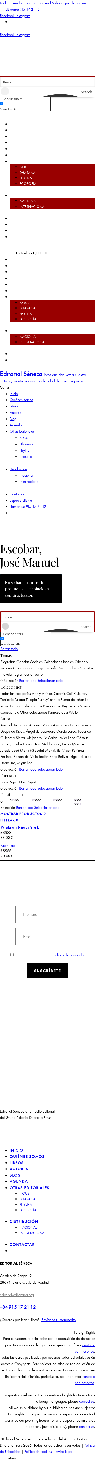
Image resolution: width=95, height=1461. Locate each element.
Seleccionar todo (50, 680)
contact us (86, 1401)
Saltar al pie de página (69, 3)
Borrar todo (9, 648)
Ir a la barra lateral (37, 3)
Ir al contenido (11, 3)
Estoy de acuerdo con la (51, 955)
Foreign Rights (84, 1332)
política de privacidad (69, 955)
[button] (47, 1332)
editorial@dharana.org (17, 1294)
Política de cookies (38, 1451)
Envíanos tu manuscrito (58, 1319)
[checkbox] (24, 106)
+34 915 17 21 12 (18, 1307)
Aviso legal (64, 1451)
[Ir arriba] (2, 1458)
